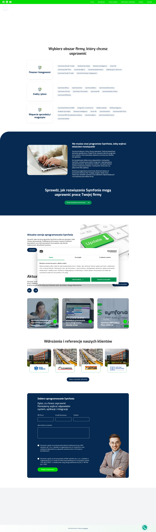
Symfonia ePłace (63, 88)
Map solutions (67, 19)
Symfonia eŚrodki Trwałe (66, 66)
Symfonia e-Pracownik (80, 91)
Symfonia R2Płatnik (64, 95)
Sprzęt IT (146, 8)
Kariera (141, 2)
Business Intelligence (100, 66)
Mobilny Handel (101, 108)
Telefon (76, 415)
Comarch (58, 503)
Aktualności (101, 2)
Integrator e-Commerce (85, 108)
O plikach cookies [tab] (105, 257)
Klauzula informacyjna (111, 500)
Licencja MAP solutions (85, 499)
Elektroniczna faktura (85, 494)
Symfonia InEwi (77, 88)
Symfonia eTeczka (64, 91)
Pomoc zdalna (113, 2)
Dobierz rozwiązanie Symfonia (78, 37)
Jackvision (85, 528)
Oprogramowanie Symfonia (122, 8)
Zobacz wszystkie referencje (78, 379)
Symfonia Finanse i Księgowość (87, 73)
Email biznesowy (61, 415)
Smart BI (113, 66)
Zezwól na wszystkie (103, 279)
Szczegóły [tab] (78, 257)
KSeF (63, 8)
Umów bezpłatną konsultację (76, 202)
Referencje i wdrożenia (128, 2)
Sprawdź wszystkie (120, 284)
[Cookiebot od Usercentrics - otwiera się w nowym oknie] (109, 251)
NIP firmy (41, 415)
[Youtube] (10, 2)
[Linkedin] (7, 2)
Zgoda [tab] (51, 257)
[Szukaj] (152, 7)
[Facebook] (3, 2)
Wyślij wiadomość (47, 470)
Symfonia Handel (63, 119)
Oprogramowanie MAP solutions (98, 8)
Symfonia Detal (105, 111)
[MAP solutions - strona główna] (40, 491)
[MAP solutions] (11, 8)
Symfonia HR (95, 91)
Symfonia (59, 508)
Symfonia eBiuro (79, 70)
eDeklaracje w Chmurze (113, 70)
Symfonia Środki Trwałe (65, 73)
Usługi (137, 8)
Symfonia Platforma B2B (66, 108)
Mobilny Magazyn (115, 108)
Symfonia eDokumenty (95, 70)
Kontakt (149, 2)
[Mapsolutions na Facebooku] (106, 518)
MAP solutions (60, 506)
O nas (92, 2)
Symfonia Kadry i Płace (110, 91)
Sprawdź (32, 250)
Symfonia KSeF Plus (64, 70)
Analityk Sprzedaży (84, 66)
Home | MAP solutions (53, 8)
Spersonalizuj (76, 279)
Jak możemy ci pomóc (45, 425)
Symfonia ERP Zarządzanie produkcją (70, 115)
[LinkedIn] (110, 518)
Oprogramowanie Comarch (75, 8)
